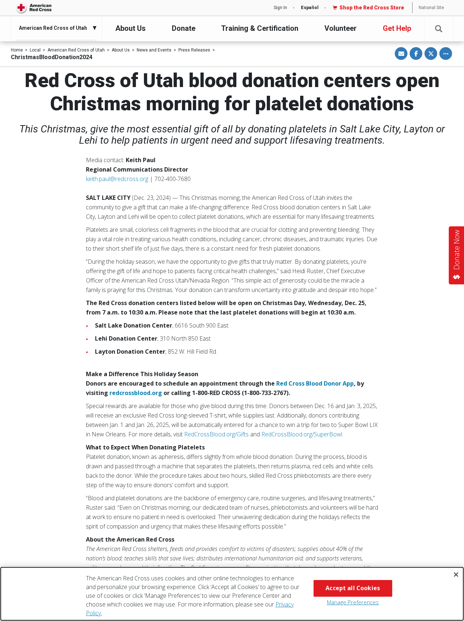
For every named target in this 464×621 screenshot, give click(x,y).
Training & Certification (259, 28)
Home (17, 50)
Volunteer (340, 28)
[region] (232, 594)
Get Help (397, 28)
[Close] (456, 575)
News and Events (154, 50)
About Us (130, 28)
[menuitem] (55, 28)
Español (310, 7)
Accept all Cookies (353, 588)
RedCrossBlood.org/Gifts (216, 434)
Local (35, 50)
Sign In (280, 7)
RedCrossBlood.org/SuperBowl (301, 434)
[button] (438, 28)
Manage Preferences (353, 602)
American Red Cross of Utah (76, 50)
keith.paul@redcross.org (117, 179)
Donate (183, 28)
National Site (431, 7)
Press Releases (194, 50)
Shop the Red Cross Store (371, 7)
